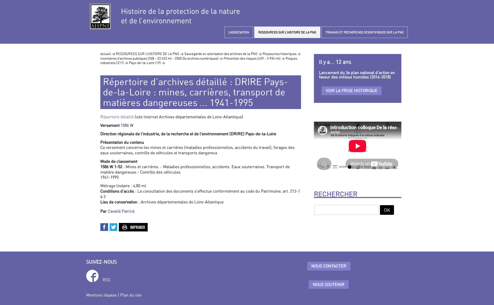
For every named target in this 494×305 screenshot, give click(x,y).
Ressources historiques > (282, 54)
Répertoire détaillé (117, 116)
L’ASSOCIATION (238, 32)
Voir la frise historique (351, 90)
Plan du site (131, 295)
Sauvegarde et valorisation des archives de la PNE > (223, 54)
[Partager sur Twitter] (114, 226)
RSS (106, 279)
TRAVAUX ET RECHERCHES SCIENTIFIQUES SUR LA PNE (364, 32)
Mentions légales (101, 295)
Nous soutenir (329, 284)
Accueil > (108, 54)
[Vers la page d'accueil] (100, 16)
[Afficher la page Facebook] (92, 276)
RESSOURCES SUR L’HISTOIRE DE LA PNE (287, 32)
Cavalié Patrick (121, 211)
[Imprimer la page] (133, 226)
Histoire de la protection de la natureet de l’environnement (180, 16)
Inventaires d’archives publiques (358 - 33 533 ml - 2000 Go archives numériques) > (161, 58)
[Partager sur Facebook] (104, 226)
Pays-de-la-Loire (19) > (147, 63)
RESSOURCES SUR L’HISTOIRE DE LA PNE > (149, 54)
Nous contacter (328, 265)
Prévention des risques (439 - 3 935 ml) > (254, 58)
